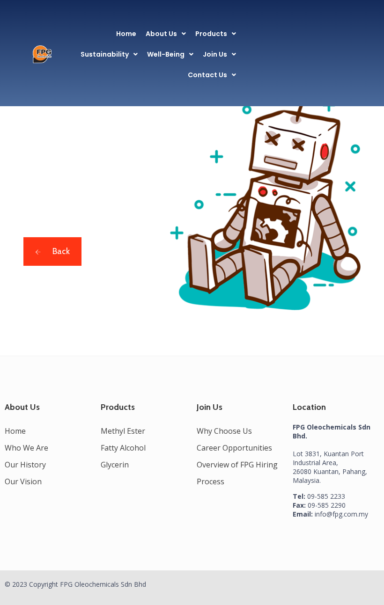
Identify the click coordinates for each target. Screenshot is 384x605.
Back (60, 251)
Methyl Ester (123, 431)
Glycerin (115, 464)
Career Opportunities (234, 448)
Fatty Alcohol (123, 448)
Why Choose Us (224, 431)
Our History (25, 464)
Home (126, 33)
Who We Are (26, 448)
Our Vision (23, 481)
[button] (166, 33)
